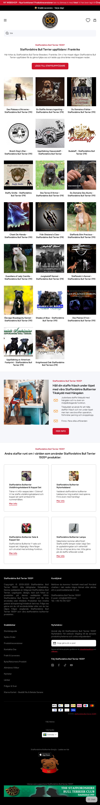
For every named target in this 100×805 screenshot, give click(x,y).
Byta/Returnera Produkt (15, 661)
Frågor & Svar (10, 686)
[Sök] (6, 33)
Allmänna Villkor (11, 667)
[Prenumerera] (93, 643)
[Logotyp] (50, 20)
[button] (50, 734)
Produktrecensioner (13, 643)
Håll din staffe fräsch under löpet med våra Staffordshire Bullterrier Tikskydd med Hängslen (74, 389)
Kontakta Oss (10, 649)
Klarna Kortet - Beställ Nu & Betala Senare (23, 692)
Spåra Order (9, 637)
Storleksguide (10, 631)
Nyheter (8, 674)
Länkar (7, 680)
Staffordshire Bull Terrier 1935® (85, 714)
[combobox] (50, 33)
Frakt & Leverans (12, 655)
